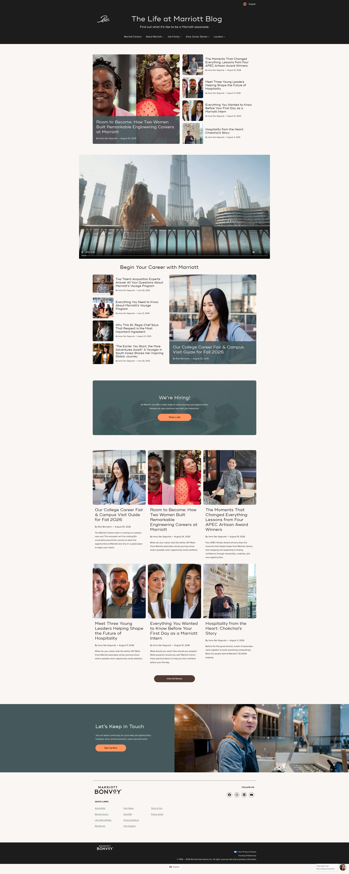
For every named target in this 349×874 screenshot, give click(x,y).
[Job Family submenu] (181, 36)
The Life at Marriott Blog (176, 19)
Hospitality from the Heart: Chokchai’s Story (225, 628)
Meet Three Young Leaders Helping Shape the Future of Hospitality (119, 631)
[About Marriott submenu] (162, 36)
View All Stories (174, 678)
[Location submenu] (224, 36)
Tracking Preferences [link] (247, 855)
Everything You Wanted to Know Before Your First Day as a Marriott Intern (174, 631)
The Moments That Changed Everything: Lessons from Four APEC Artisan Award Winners (226, 519)
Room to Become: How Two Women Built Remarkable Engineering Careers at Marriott (173, 519)
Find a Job (174, 417)
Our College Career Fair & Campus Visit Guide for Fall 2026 (119, 514)
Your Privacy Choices (247, 852)
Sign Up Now (110, 748)
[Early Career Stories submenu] (208, 36)
